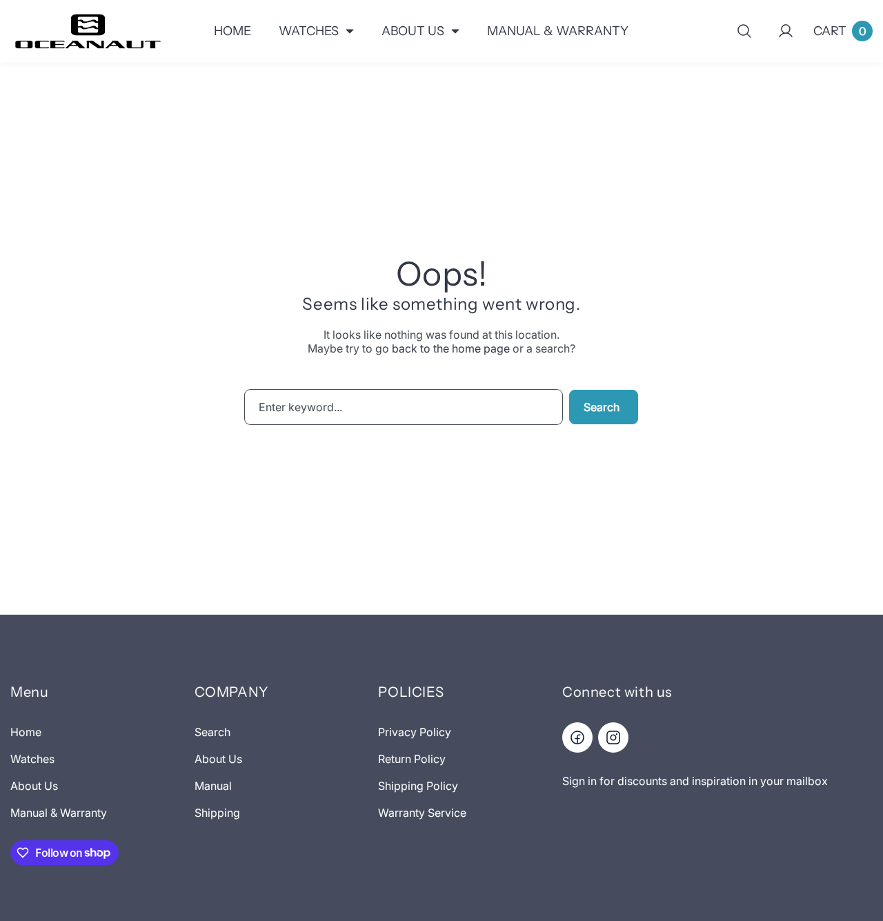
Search (601, 407)
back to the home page (451, 348)
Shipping (217, 813)
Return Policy (412, 759)
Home (25, 732)
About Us (34, 786)
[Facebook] (577, 737)
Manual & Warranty (58, 813)
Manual (213, 786)
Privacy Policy (414, 732)
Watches (32, 759)
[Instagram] (613, 737)
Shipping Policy (418, 786)
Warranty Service (422, 813)
